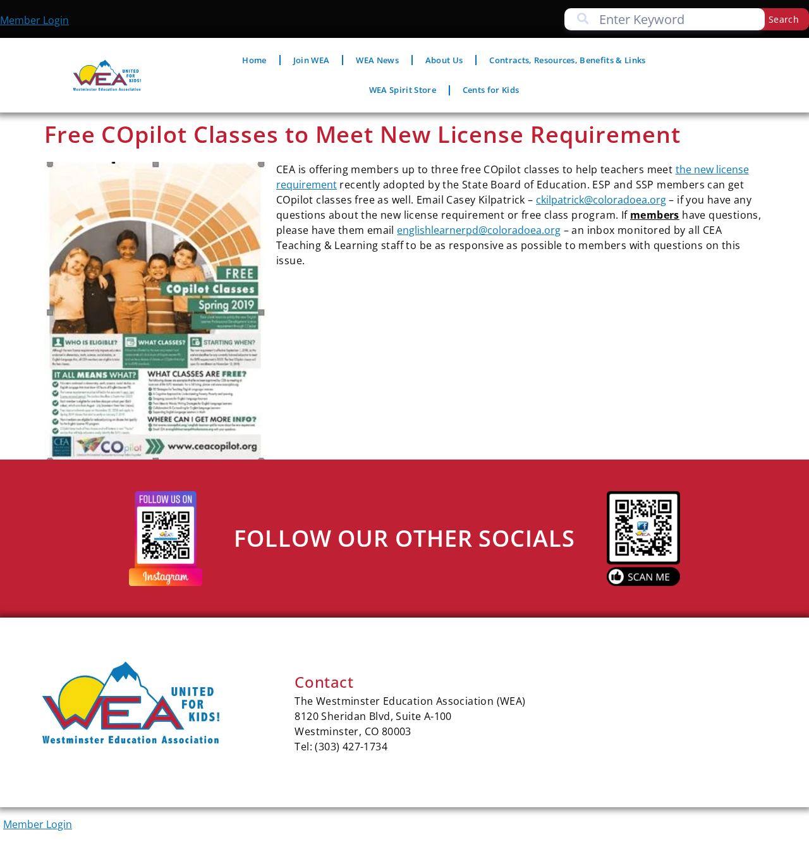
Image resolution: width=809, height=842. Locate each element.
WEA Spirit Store (402, 89)
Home (254, 60)
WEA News (377, 60)
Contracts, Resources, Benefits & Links (567, 60)
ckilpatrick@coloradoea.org (601, 200)
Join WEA (311, 60)
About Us (444, 60)
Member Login (34, 20)
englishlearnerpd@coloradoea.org (479, 230)
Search (784, 19)
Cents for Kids (491, 89)
